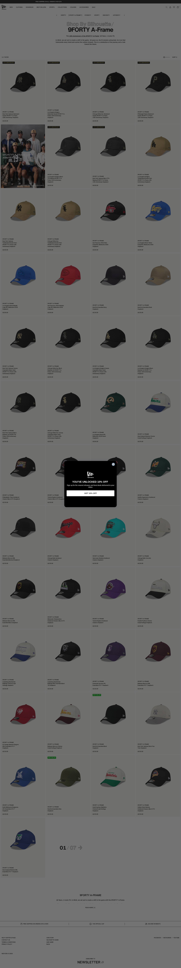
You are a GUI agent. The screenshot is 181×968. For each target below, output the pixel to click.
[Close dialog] (113, 464)
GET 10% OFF (90, 493)
